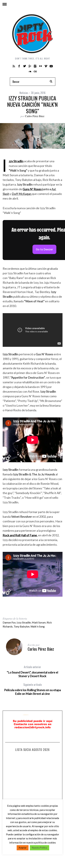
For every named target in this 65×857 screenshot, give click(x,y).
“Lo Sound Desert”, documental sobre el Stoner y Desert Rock (32, 671)
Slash (6, 194)
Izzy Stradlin (24, 622)
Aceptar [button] (22, 847)
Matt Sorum (39, 622)
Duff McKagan (22, 194)
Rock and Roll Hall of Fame (20, 535)
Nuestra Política (39, 847)
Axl (54, 189)
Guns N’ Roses (32, 189)
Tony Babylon (22, 626)
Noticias (24, 93)
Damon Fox (9, 622)
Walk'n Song (37, 626)
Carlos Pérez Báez (34, 116)
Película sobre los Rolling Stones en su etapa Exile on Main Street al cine (32, 689)
